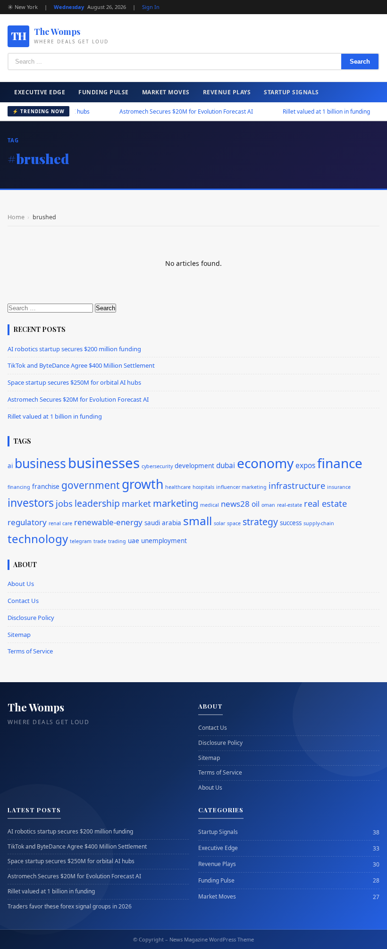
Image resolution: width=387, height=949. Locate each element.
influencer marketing (241, 487)
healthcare (178, 487)
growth (142, 484)
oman (268, 505)
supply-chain (318, 523)
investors (31, 502)
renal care (60, 523)
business (40, 463)
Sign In (151, 6)
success (291, 523)
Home (16, 217)
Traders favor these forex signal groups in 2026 (70, 906)
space (234, 523)
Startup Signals (291, 92)
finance (339, 463)
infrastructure (297, 485)
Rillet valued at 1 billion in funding (310, 111)
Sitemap (19, 634)
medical (209, 505)
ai (10, 466)
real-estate (289, 505)
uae (133, 540)
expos (305, 465)
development (194, 466)
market (136, 503)
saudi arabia (162, 523)
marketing (175, 503)
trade (99, 541)
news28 (235, 503)
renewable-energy (108, 522)
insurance (339, 487)
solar (219, 523)
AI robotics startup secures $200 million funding (74, 349)
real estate (325, 503)
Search (360, 61)
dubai (225, 465)
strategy (260, 521)
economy (265, 463)
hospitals (203, 487)
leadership (97, 503)
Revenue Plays (227, 92)
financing (19, 487)
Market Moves (166, 92)
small (197, 520)
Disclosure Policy (31, 617)
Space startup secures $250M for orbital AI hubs (74, 382)
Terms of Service (30, 651)
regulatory (27, 522)
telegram (81, 541)
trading (117, 541)
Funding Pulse (103, 92)
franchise (45, 486)
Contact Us (23, 600)
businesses (104, 463)
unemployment (164, 540)
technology (38, 538)
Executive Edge (39, 92)
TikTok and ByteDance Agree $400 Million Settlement (81, 365)
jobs (64, 503)
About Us (21, 583)
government (90, 485)
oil (256, 504)
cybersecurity (157, 466)
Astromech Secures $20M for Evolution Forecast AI (170, 111)
